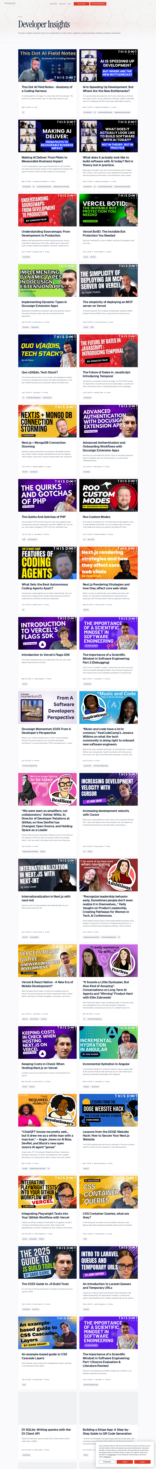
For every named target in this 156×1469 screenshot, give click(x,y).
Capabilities (53, 4)
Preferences (107, 1462)
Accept (142, 1462)
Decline (125, 1462)
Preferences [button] (107, 1457)
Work (69, 4)
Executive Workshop (98, 4)
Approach (62, 4)
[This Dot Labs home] (10, 3)
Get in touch (81, 4)
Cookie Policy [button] (112, 1454)
